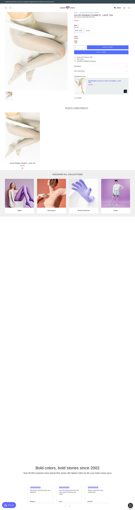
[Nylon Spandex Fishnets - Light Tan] (22, 136)
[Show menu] (6, 7)
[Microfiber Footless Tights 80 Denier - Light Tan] (80, 86)
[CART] (129, 7)
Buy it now (101, 52)
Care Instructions (79, 71)
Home (75, 12)
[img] (40, 487)
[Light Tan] (22, 168)
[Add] (125, 91)
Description (77, 66)
